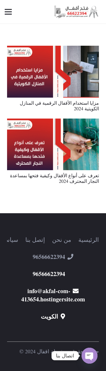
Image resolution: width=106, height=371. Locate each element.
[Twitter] (44, 332)
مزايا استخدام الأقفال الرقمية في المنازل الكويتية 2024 (59, 105)
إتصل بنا (35, 240)
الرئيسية (88, 240)
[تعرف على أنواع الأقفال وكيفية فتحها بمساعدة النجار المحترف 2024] (53, 122)
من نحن (61, 240)
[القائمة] (8, 11)
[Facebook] (62, 332)
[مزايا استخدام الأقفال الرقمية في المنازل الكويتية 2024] (53, 50)
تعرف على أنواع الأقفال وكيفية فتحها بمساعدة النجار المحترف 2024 (54, 178)
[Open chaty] (89, 356)
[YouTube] (80, 332)
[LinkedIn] (25, 332)
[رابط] (77, 12)
